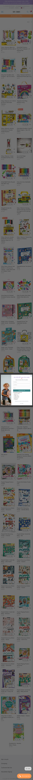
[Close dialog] (31, 375)
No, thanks (21, 403)
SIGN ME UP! (22, 390)
